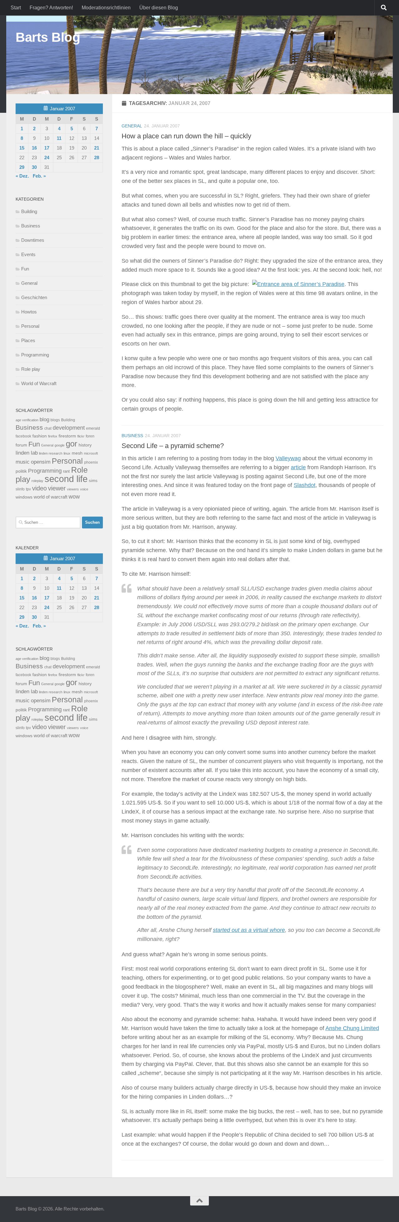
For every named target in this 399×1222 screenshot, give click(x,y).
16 (34, 147)
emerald (93, 428)
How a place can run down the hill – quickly (186, 136)
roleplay (37, 481)
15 (21, 147)
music (23, 462)
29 (21, 167)
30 (34, 167)
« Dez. (22, 176)
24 (46, 157)
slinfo (20, 489)
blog (44, 419)
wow (74, 497)
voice (84, 489)
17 (46, 147)
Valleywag (288, 458)
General (132, 125)
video (39, 488)
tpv (28, 489)
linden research (50, 453)
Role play (30, 369)
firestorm (67, 436)
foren (90, 436)
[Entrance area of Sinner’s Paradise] (298, 284)
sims (93, 481)
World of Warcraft (38, 383)
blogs (55, 420)
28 (96, 157)
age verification (27, 420)
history (85, 445)
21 (96, 147)
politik (21, 471)
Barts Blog (48, 37)
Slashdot (304, 485)
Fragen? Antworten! (51, 7)
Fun (25, 268)
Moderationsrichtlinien (106, 7)
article (298, 467)
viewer (57, 488)
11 (59, 138)
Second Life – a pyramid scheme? (173, 446)
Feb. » (39, 176)
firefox (52, 436)
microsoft (91, 453)
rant (66, 471)
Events (28, 254)
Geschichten (34, 297)
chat (47, 428)
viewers (73, 489)
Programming (35, 354)
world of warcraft (50, 496)
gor (71, 443)
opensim (40, 462)
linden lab (27, 453)
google (60, 445)
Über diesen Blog (158, 7)
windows (24, 497)
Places (28, 340)
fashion (39, 436)
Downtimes (32, 240)
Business (132, 435)
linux (67, 453)
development (69, 427)
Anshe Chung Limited (352, 1028)
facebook (23, 436)
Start (16, 7)
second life (66, 479)
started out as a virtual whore (249, 930)
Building (29, 211)
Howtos (29, 311)
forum (21, 444)
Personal (30, 326)
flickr (80, 436)
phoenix (91, 462)
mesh (77, 453)
